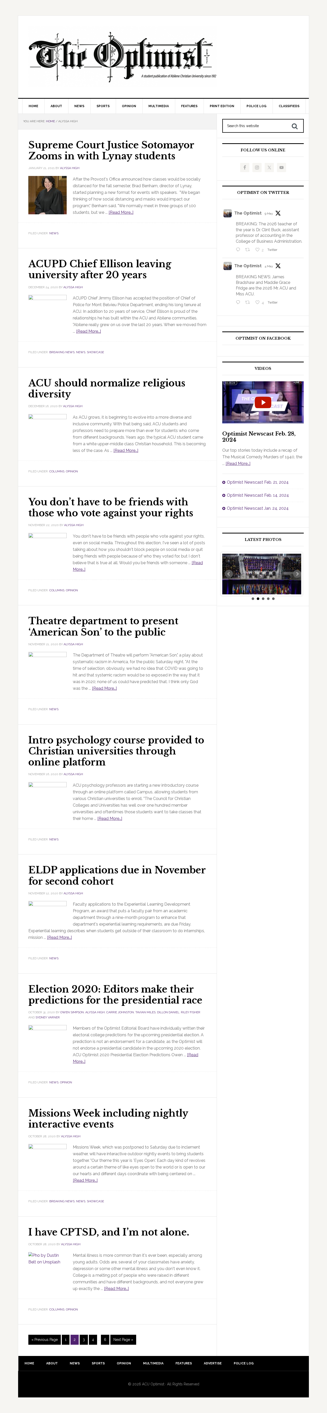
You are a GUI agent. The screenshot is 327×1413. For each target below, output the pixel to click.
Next (297, 574)
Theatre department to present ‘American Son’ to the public (103, 626)
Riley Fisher (190, 1012)
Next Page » (123, 1340)
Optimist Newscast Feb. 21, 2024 (258, 482)
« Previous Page (44, 1340)
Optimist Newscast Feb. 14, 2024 (258, 495)
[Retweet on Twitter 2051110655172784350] (249, 303)
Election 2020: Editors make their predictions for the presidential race (115, 995)
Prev (229, 574)
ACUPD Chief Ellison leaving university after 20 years (99, 269)
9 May (269, 213)
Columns (56, 471)
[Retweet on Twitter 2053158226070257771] (249, 250)
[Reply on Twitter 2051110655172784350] (239, 303)
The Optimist (248, 213)
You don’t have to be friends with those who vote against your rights (110, 507)
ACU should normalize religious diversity (106, 388)
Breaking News (62, 352)
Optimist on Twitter (263, 193)
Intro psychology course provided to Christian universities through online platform (116, 751)
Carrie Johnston (120, 1012)
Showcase (95, 352)
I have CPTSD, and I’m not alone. (108, 1232)
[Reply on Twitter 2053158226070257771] (239, 250)
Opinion (72, 471)
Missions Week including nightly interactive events (108, 1119)
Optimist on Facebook (263, 338)
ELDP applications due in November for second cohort (117, 875)
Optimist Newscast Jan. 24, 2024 (258, 508)
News (54, 233)
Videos (263, 368)
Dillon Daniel (168, 1012)
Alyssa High (69, 168)
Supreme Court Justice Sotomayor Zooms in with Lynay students (111, 150)
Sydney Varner (48, 1017)
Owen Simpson (72, 1012)
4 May (269, 266)
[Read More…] (121, 212)
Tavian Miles (145, 1012)
